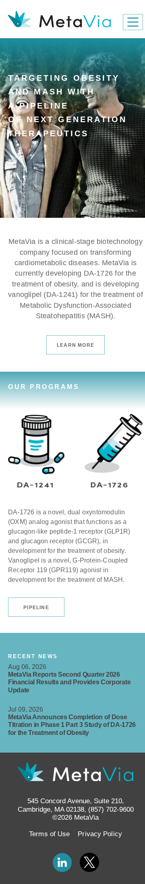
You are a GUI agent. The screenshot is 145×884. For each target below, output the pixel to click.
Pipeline (36, 607)
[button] (133, 22)
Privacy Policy (100, 834)
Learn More (75, 345)
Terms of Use (49, 834)
